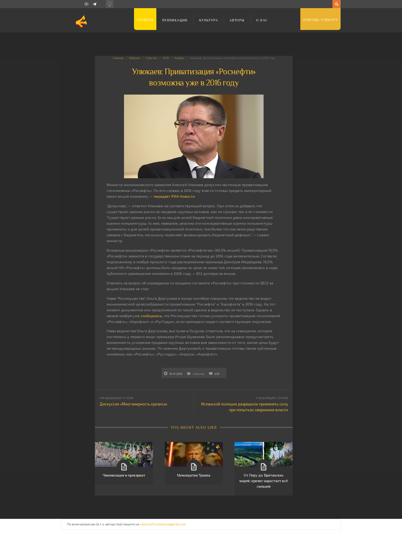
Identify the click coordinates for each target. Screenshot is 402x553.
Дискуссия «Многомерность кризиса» (134, 404)
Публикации (175, 20)
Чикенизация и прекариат (124, 475)
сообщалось (151, 315)
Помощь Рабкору (320, 20)
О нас (262, 20)
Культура (208, 20)
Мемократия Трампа (193, 475)
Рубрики (134, 57)
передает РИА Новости (174, 196)
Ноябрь (179, 57)
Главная (145, 20)
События (151, 57)
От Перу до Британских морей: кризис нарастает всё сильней (263, 481)
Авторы (237, 20)
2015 (166, 57)
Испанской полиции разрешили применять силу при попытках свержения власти (244, 407)
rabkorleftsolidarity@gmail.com (163, 524)
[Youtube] (86, 4)
